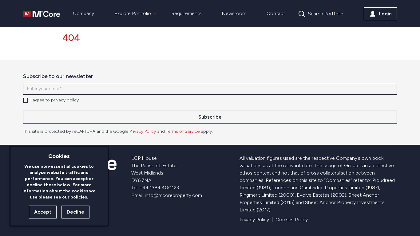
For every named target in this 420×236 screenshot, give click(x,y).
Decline (75, 212)
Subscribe (210, 117)
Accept (42, 212)
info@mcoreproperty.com (173, 195)
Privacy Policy (142, 131)
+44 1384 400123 (159, 188)
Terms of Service (183, 131)
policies (78, 197)
